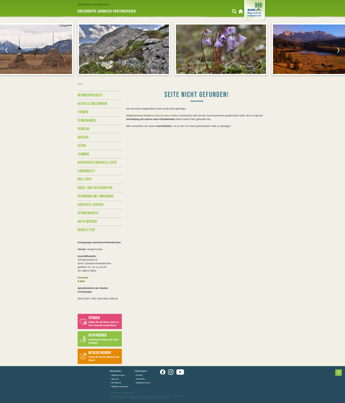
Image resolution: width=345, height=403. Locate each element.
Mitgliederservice (143, 383)
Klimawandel (87, 120)
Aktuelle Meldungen (92, 103)
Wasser (83, 137)
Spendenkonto (88, 213)
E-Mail (81, 281)
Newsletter (86, 229)
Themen (83, 112)
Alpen (82, 145)
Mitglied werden (118, 375)
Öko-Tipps (85, 179)
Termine (83, 154)
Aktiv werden (87, 221)
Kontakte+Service (91, 204)
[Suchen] (234, 11)
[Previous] (6, 50)
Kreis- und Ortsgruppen (95, 187)
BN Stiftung (116, 383)
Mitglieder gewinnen (119, 386)
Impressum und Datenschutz (122, 393)
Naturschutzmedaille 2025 (97, 162)
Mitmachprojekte (90, 95)
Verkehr (83, 128)
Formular (83, 277)
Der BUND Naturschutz (93, 4)
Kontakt (139, 375)
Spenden (115, 379)
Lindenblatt (86, 171)
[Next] (338, 50)
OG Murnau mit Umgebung (96, 196)
